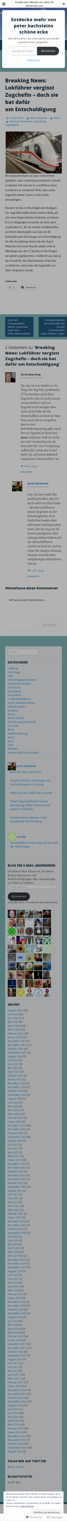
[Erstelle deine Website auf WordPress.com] (33, 4)
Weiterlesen (33, 60)
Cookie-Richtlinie (27, 1506)
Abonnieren (48, 51)
